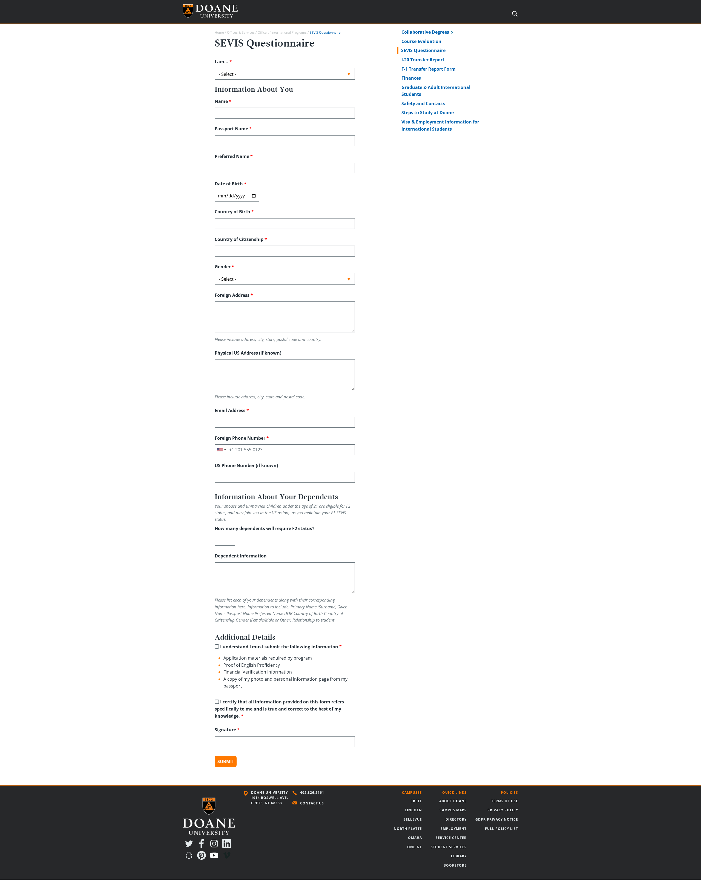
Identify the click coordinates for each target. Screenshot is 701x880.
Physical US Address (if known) (248, 353)
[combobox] (221, 450)
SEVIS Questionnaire (423, 50)
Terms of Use (504, 801)
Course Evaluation (421, 41)
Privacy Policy (502, 810)
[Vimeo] (227, 858)
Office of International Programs (282, 32)
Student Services (449, 847)
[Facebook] (202, 846)
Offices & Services (241, 32)
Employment (454, 828)
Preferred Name (232, 156)
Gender (223, 267)
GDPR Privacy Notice (496, 819)
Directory (456, 819)
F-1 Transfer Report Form (428, 69)
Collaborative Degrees (425, 32)
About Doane (453, 801)
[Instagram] (215, 846)
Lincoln (413, 810)
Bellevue (412, 819)
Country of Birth (232, 212)
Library (459, 856)
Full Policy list (501, 828)
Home (219, 32)
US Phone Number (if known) (246, 465)
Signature (225, 730)
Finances (411, 78)
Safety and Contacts (423, 103)
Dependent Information (241, 556)
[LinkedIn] (227, 846)
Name (221, 101)
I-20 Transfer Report (422, 60)
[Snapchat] (190, 858)
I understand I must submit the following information (279, 646)
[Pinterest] (202, 858)
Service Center (451, 837)
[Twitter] (190, 846)
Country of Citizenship (239, 239)
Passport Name (231, 129)
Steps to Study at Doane (427, 113)
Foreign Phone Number (240, 438)
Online (414, 847)
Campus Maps (453, 810)
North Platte (408, 828)
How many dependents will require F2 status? (264, 528)
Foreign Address (232, 295)
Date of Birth (229, 184)
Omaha (415, 837)
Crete (416, 801)
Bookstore (455, 865)
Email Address (230, 410)
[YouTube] (215, 858)
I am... (221, 62)
